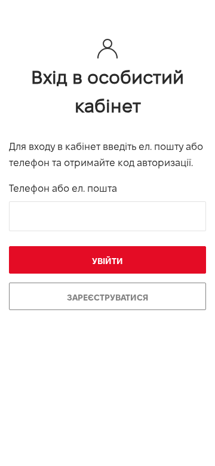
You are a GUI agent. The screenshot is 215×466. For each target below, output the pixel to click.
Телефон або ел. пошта (63, 188)
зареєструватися (107, 297)
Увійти (107, 261)
